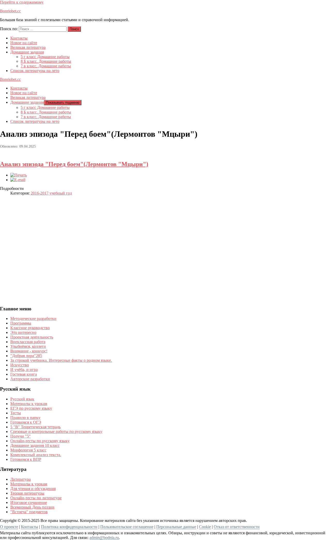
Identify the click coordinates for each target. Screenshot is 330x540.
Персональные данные (176, 527)
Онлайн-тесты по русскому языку (40, 441)
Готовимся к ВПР (25, 459)
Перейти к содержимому (22, 2)
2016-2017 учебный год (51, 193)
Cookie (205, 527)
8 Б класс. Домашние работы (46, 61)
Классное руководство (30, 328)
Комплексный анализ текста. (35, 455)
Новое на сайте (23, 43)
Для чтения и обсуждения (33, 488)
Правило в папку (25, 417)
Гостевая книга (23, 374)
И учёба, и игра (24, 369)
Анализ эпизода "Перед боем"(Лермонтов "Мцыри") (74, 164)
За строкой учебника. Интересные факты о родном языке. (61, 360)
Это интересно (23, 332)
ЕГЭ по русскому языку (31, 408)
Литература (20, 479)
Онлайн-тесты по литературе (36, 498)
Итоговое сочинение (28, 502)
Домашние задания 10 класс (35, 445)
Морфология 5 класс (28, 450)
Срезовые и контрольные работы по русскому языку (56, 431)
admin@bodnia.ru (104, 537)
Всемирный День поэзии (32, 507)
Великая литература (28, 47)
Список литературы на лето (34, 70)
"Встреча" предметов (29, 512)
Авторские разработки (30, 379)
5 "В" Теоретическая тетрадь (35, 427)
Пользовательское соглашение (126, 527)
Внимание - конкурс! (28, 351)
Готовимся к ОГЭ (25, 422)
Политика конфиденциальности (69, 527)
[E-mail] (17, 180)
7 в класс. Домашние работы (46, 66)
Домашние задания (27, 52)
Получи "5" (20, 436)
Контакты (19, 38)
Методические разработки (33, 318)
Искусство (19, 365)
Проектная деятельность (31, 337)
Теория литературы (27, 493)
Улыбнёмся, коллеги (28, 346)
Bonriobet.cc (10, 11)
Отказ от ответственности (237, 527)
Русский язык (22, 399)
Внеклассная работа (27, 342)
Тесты (15, 413)
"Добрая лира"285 (26, 355)
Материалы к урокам (28, 403)
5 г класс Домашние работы (45, 56)
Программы (20, 323)
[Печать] (18, 175)
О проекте (9, 527)
